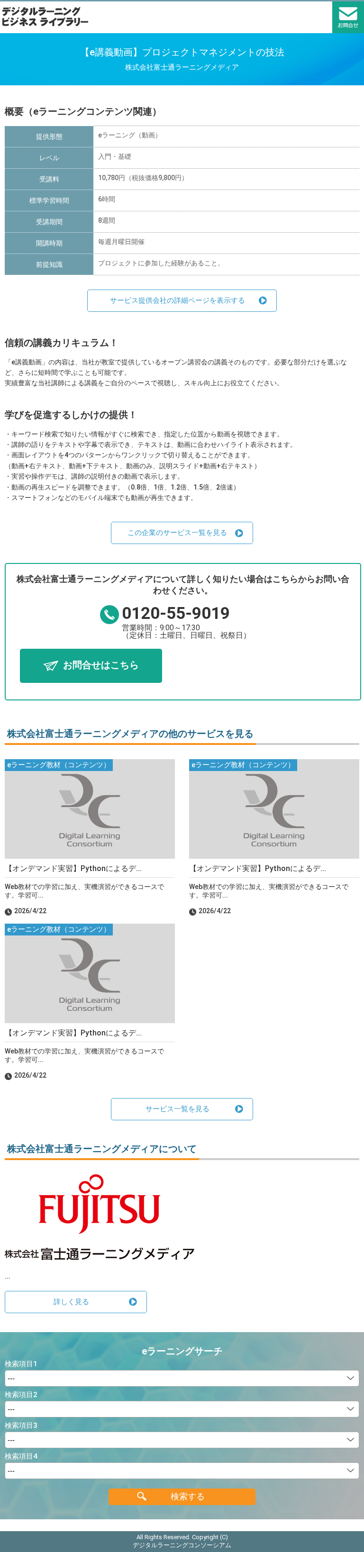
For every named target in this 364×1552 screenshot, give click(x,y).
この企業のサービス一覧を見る (177, 532)
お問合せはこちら (101, 665)
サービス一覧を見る (177, 1109)
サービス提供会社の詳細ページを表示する (177, 300)
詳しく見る (71, 1302)
